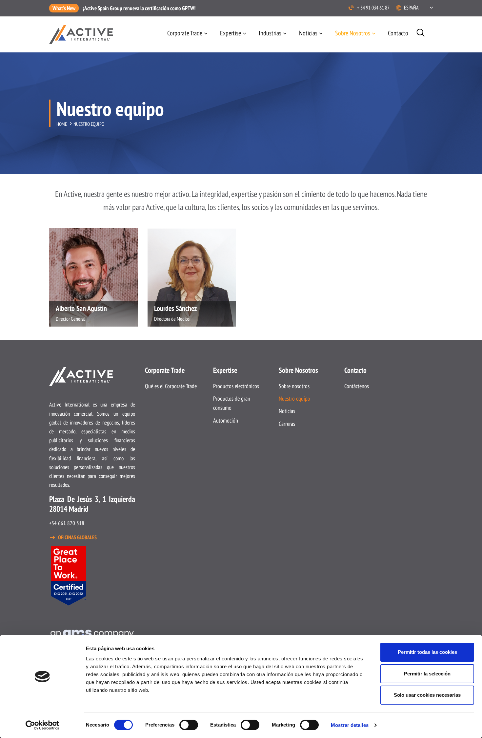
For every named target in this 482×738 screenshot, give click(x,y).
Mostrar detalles (350, 725)
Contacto (398, 33)
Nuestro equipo (294, 398)
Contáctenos (356, 386)
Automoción (225, 420)
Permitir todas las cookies (427, 652)
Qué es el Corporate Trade (171, 386)
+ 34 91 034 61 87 (373, 7)
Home (61, 124)
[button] (418, 7)
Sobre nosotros (294, 386)
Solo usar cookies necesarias (427, 695)
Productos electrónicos (236, 386)
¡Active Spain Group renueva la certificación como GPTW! (139, 8)
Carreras (287, 423)
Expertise (230, 33)
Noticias (308, 33)
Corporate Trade (184, 33)
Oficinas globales (77, 537)
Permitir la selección (427, 673)
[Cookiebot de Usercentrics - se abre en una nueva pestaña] (42, 725)
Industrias (270, 33)
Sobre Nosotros (352, 33)
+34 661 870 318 (66, 523)
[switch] (188, 725)
